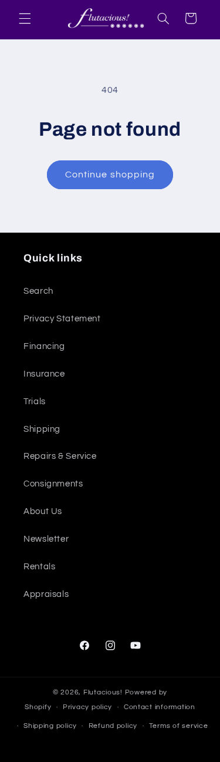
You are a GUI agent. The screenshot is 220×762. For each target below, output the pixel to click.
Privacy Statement (62, 318)
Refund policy (113, 726)
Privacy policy (87, 707)
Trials (34, 401)
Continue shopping (110, 174)
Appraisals (46, 594)
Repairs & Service (60, 456)
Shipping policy (50, 726)
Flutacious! (104, 692)
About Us (42, 511)
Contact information (159, 707)
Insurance (44, 374)
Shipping (41, 429)
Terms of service (178, 726)
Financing (44, 346)
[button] (24, 18)
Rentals (39, 566)
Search (38, 291)
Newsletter (46, 539)
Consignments (53, 483)
